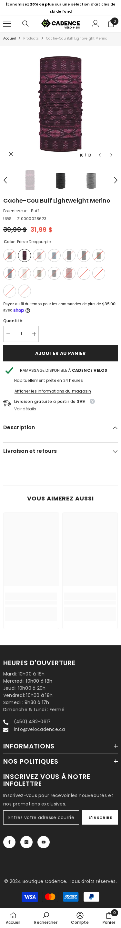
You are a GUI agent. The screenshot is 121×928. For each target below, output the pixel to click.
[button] (99, 155)
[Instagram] (26, 842)
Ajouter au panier (60, 353)
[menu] (7, 24)
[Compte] (95, 23)
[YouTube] (43, 842)
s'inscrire (100, 817)
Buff (35, 211)
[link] (31, 603)
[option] (60, 8)
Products (31, 38)
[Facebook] (9, 842)
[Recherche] (25, 24)
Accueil (9, 38)
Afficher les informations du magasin (53, 391)
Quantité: (13, 320)
